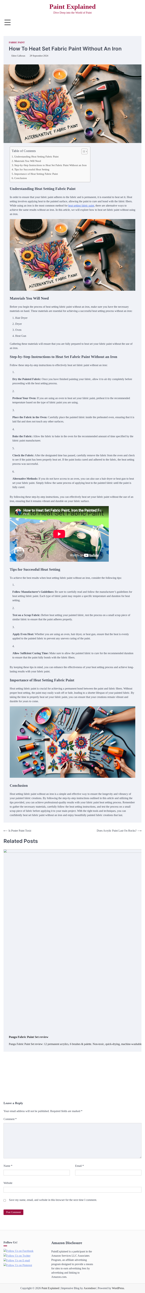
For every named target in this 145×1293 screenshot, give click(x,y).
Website (8, 1182)
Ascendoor (90, 1288)
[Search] (137, 22)
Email (79, 1165)
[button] (83, 151)
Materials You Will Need (27, 160)
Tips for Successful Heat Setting (31, 169)
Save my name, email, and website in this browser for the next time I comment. (53, 1199)
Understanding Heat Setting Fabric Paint (36, 156)
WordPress (118, 1288)
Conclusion (20, 178)
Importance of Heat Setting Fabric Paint (36, 173)
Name (8, 1165)
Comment (10, 1119)
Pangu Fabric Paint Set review (28, 1037)
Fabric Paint (17, 42)
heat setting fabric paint (81, 205)
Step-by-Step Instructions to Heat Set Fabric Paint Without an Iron (50, 165)
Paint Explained (72, 6)
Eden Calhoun (18, 56)
